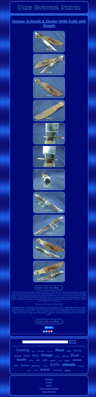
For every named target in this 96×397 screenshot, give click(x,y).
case (36, 370)
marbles (45, 366)
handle (21, 359)
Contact (49, 385)
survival (65, 356)
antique (41, 351)
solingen (81, 366)
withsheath (57, 370)
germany (36, 365)
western (31, 360)
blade (60, 350)
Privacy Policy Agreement (49, 389)
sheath (68, 364)
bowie (78, 350)
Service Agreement (49, 392)
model (60, 360)
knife (55, 364)
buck (69, 351)
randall (29, 370)
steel (44, 359)
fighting (68, 370)
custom (76, 359)
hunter (17, 356)
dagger (67, 360)
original (52, 360)
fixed (75, 355)
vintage (47, 355)
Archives (49, 382)
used (82, 356)
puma (57, 356)
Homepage (49, 379)
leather (25, 365)
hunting (22, 350)
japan (33, 351)
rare (16, 365)
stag (35, 355)
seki (38, 360)
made (27, 355)
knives (45, 369)
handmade (50, 351)
